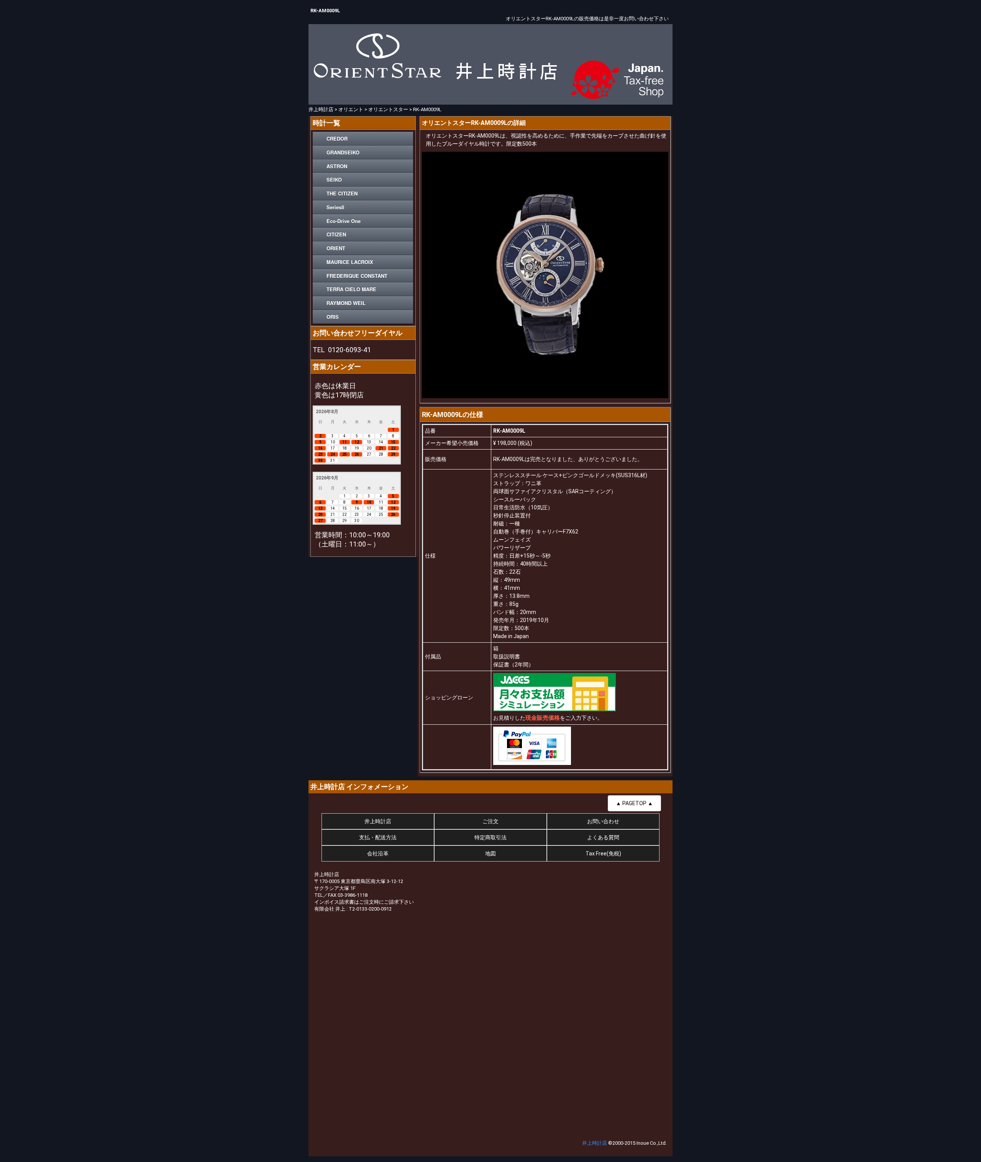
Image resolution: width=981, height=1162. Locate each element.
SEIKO (334, 179)
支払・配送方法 (378, 837)
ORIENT (335, 248)
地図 (490, 853)
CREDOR (337, 138)
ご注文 (490, 821)
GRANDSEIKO (342, 152)
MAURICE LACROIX (349, 262)
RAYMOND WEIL (346, 303)
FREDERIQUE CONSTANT (356, 275)
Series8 (335, 207)
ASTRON (336, 166)
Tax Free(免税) (603, 853)
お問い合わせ (603, 821)
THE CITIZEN (342, 193)
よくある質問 (603, 837)
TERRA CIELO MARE (351, 289)
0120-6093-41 (349, 350)
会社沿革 (378, 853)
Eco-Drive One (343, 221)
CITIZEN (336, 234)
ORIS (332, 316)
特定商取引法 (490, 837)
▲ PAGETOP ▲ (634, 803)
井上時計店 (377, 821)
